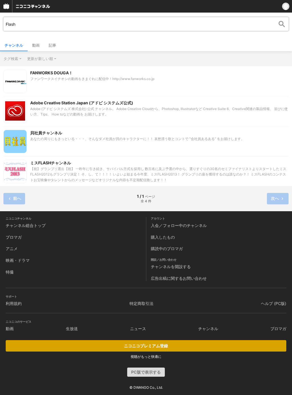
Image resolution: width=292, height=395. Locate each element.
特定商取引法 (141, 303)
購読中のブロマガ (167, 248)
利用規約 (14, 303)
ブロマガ (14, 237)
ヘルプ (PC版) (273, 303)
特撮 (10, 272)
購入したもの (163, 237)
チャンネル (14, 45)
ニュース (138, 328)
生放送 (72, 328)
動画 (36, 45)
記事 (52, 45)
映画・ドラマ (18, 260)
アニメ (12, 248)
